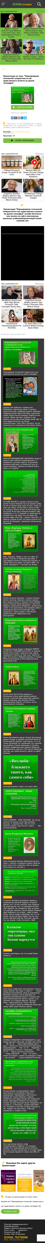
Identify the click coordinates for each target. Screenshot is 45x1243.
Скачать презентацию (24, 141)
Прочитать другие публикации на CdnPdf (22, 279)
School (22, 4)
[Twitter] (25, 118)
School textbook (16, 1237)
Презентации (15, 132)
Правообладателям (11, 1226)
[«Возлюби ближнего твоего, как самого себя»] (20, 781)
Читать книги (9, 1230)
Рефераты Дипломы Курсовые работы (18, 1228)
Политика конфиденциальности (16, 1224)
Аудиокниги (22, 1230)
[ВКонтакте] (12, 118)
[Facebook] (15, 118)
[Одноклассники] (18, 118)
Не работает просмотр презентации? (13, 334)
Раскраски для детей (12, 1232)
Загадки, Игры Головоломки (14, 1234)
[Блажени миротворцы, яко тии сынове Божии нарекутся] (20, 948)
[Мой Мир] (22, 118)
